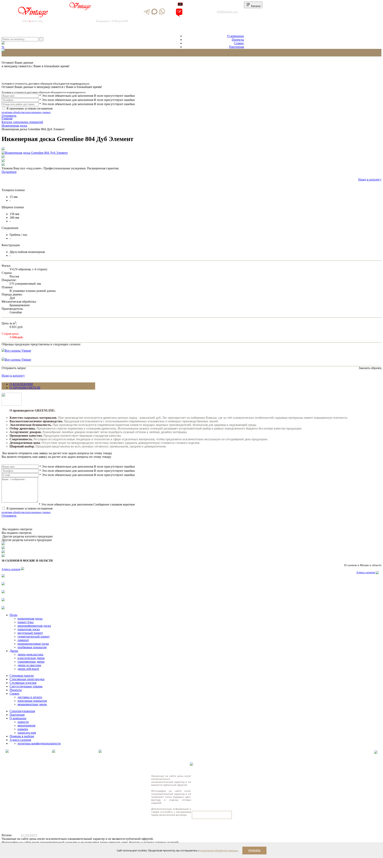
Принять (254, 850)
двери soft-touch (28, 668)
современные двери (31, 661)
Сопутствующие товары (26, 686)
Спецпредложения (22, 711)
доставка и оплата (30, 697)
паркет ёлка (26, 622)
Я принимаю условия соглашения (27, 110)
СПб (26, 835)
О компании (235, 36)
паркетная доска (29, 629)
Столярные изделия (23, 682)
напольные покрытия (32, 700)
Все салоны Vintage (18, 350)
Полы (13, 615)
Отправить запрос (14, 368)
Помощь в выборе (22, 736)
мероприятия (26, 725)
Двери (14, 651)
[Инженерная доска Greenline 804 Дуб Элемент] (35, 153)
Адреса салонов (196, 16)
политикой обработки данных (219, 850)
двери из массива (29, 665)
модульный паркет (30, 633)
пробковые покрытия (32, 647)
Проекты (238, 39)
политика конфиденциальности (39, 743)
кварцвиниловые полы (33, 643)
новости (23, 722)
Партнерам (236, 46)
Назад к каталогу (369, 179)
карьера (23, 729)
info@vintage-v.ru (227, 11)
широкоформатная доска (34, 625)
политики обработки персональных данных (26, 112)
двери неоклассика (30, 654)
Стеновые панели (22, 675)
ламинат (23, 640)
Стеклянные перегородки (27, 679)
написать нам (27, 732)
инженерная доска (30, 618)
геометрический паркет (34, 636)
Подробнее (9, 172)
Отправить (9, 115)
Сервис (239, 43)
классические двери (31, 658)
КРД (34, 835)
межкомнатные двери (32, 704)
